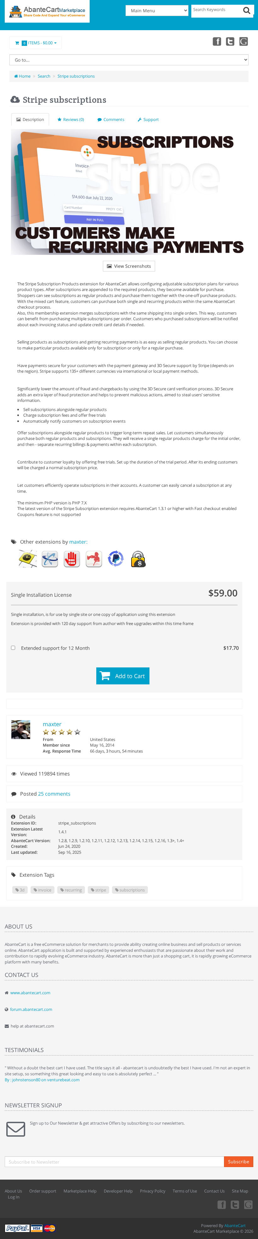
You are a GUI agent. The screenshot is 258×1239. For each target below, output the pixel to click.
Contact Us (214, 1191)
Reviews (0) (72, 119)
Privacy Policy (152, 1191)
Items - (38, 43)
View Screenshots (131, 266)
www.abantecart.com (30, 992)
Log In (14, 1197)
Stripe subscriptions (76, 76)
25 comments (54, 793)
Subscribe (238, 1162)
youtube (244, 41)
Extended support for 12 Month (128, 647)
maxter (52, 724)
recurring (73, 890)
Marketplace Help (80, 1191)
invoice (44, 890)
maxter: (78, 541)
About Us (13, 1191)
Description (32, 119)
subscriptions (132, 890)
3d (22, 890)
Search (44, 76)
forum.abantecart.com (31, 1009)
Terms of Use (185, 1191)
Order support (42, 1191)
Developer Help (118, 1191)
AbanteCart (235, 1225)
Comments (113, 119)
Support (150, 119)
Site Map (240, 1191)
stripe (100, 890)
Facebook (216, 41)
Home (24, 76)
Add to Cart (130, 676)
